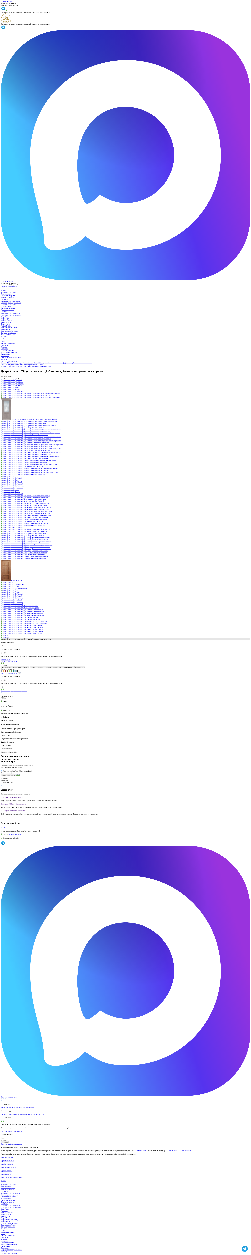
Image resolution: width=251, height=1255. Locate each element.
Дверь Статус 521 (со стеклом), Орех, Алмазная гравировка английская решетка (29, 425)
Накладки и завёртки (8, 343)
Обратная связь (30, 1114)
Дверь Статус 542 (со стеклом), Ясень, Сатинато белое (20, 617)
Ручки (3, 338)
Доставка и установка (8, 1107)
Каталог (3, 290)
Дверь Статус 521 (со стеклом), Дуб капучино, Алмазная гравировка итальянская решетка (32, 444)
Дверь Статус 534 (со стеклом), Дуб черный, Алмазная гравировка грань (26, 541)
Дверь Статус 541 (16, 580)
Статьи (24, 1107)
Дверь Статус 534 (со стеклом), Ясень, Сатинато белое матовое (23, 555)
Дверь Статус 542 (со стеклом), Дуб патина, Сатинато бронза (22, 631)
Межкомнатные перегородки (10, 301)
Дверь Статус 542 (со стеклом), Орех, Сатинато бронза (20, 608)
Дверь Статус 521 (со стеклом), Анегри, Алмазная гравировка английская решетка (30, 472)
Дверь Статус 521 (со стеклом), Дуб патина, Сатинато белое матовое (25, 458)
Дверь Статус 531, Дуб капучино (13, 486)
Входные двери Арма (8, 334)
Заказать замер (5, 660)
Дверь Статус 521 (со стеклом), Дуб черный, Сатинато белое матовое (25, 443)
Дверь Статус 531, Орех (10, 480)
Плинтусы (4, 345)
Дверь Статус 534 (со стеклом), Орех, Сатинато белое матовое (23, 535)
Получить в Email (26, 771)
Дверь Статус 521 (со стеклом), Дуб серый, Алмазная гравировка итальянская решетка (31, 393)
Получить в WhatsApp (10, 771)
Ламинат (4, 336)
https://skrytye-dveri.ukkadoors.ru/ (11, 1177)
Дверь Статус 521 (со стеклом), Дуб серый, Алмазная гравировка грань (26, 395)
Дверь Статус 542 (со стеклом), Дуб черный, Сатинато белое (22, 610)
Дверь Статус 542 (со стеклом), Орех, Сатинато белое (20, 606)
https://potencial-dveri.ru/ (8, 1167)
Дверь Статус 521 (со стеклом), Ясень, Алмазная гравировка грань (24, 462)
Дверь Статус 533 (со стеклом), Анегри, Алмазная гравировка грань (25, 523)
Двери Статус (5, 324)
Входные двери (6, 294)
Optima (11, 365)
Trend (25, 365)
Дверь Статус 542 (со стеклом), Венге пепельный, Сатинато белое (24, 621)
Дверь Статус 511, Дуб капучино (13, 384)
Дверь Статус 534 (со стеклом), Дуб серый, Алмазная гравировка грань (26, 529)
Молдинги (4, 349)
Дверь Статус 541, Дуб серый (12, 596)
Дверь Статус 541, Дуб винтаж (12, 602)
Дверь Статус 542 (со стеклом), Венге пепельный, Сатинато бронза (24, 623)
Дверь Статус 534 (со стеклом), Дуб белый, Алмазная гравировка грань (26, 537)
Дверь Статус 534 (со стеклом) (12, 527)
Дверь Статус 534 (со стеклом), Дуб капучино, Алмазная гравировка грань (27, 545)
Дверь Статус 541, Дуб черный (12, 594)
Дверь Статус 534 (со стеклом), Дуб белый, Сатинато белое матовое (25, 539)
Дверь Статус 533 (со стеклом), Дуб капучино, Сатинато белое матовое (26, 513)
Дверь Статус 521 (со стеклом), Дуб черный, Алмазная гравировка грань (26, 439)
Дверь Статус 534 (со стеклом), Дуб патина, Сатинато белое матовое (25, 551)
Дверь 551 (5, 635)
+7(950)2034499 (141, 1151)
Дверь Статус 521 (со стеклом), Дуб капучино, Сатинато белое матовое (26, 450)
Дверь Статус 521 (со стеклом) (12, 391)
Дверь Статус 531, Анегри (11, 492)
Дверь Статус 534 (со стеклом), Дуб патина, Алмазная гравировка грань (26, 549)
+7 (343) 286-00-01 (172, 1151)
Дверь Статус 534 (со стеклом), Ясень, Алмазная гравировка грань (24, 553)
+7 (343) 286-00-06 (185, 1151)
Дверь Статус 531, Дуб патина (12, 488)
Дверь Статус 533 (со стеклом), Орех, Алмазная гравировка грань (24, 500)
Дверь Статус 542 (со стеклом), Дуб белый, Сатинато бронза (22, 627)
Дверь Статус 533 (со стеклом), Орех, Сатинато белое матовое (23, 501)
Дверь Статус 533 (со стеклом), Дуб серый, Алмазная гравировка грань (26, 496)
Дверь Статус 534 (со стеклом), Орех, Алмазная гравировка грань (24, 533)
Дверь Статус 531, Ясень (10, 490)
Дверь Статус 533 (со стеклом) (12, 494)
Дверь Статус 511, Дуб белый (12, 380)
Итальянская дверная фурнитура (12, 797)
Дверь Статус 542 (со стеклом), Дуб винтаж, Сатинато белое (22, 613)
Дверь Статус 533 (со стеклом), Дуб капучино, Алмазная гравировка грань (27, 511)
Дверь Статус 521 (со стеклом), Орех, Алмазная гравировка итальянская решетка (29, 421)
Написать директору (18, 1114)
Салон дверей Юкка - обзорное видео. (13, 804)
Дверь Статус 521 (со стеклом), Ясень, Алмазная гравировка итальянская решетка (29, 460)
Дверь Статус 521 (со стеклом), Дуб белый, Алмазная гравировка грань (26, 431)
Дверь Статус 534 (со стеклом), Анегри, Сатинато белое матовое (24, 558)
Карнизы (4, 347)
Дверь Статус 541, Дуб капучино (13, 584)
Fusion (21, 365)
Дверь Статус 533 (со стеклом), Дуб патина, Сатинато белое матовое (25, 517)
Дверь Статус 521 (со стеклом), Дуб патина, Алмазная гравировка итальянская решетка (31, 452)
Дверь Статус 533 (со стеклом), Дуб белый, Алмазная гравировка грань (26, 503)
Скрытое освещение (7, 350)
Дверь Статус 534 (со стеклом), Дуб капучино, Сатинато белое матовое (26, 547)
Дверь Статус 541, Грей (10, 590)
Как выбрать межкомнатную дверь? (13, 810)
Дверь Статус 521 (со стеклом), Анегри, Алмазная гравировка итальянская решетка (30, 468)
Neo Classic (39, 365)
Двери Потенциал (7, 320)
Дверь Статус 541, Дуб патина (12, 598)
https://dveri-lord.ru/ (7, 1157)
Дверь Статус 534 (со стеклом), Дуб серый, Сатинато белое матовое (25, 531)
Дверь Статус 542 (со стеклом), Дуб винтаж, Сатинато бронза (23, 615)
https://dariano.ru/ (6, 1174)
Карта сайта (40, 1114)
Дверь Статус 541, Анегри (11, 592)
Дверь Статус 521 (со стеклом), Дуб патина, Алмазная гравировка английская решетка (31, 456)
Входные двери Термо (8, 333)
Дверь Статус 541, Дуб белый (12, 600)
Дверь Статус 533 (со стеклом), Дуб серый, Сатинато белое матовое (25, 498)
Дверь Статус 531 (8, 476)
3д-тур (3, 827)
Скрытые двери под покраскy (11, 303)
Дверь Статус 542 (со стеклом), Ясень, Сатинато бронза (21, 619)
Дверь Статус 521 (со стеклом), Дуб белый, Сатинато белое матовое (25, 435)
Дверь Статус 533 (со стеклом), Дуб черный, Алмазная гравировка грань (26, 507)
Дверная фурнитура (7, 297)
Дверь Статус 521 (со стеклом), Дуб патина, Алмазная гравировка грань (26, 454)
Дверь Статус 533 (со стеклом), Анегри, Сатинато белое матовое (24, 525)
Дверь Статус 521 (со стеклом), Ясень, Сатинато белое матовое (23, 466)
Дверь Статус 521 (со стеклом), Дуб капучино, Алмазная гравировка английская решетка (32, 448)
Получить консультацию (9, 361)
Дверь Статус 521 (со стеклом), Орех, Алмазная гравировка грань (24, 423)
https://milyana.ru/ (6, 1171)
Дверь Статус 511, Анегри (11, 389)
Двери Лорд (5, 319)
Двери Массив (5, 329)
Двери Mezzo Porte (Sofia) (9, 327)
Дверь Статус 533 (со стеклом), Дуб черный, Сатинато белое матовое (25, 509)
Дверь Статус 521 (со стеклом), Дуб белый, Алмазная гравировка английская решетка (31, 433)
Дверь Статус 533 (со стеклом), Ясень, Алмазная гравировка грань (24, 519)
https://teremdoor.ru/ (7, 1164)
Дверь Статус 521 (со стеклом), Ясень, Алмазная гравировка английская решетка (29, 464)
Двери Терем (5, 317)
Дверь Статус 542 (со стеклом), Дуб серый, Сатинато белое (22, 633)
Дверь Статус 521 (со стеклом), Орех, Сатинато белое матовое (23, 427)
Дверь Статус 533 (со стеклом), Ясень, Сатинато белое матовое (23, 521)
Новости (19, 1107)
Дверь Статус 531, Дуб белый (12, 482)
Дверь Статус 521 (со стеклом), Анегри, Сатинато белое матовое (24, 474)
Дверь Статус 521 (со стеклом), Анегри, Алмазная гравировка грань (25, 470)
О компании (5, 356)
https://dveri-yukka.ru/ (7, 1161)
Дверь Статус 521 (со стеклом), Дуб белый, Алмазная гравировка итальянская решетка (31, 429)
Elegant (29, 365)
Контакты (4, 359)
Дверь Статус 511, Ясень (10, 387)
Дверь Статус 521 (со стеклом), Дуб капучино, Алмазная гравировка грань (27, 446)
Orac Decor (4, 299)
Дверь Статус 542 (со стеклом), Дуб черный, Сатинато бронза (23, 612)
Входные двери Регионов (9, 331)
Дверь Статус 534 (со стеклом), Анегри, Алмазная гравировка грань (25, 556)
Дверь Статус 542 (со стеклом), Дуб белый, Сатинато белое (22, 625)
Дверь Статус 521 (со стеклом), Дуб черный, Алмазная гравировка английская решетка (31, 441)
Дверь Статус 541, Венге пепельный (14, 588)
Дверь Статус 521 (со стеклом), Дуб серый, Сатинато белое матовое (34, 419)
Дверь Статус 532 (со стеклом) (12, 604)
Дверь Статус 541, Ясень (10, 586)
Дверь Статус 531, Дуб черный (12, 484)
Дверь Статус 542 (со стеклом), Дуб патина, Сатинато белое (22, 629)
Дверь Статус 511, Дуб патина (12, 386)
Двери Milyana (5, 326)
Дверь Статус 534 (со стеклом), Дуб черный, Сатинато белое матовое (25, 543)
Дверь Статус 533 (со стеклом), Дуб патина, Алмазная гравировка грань (26, 515)
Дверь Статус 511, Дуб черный (12, 382)
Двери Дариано (6, 322)
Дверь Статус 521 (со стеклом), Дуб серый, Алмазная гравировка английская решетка (31, 397)
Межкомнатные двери (8, 292)
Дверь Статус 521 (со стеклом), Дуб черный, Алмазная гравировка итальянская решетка (31, 437)
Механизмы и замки (7, 340)
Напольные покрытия (8, 296)
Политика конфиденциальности (11, 1131)
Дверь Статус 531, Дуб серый (12, 478)
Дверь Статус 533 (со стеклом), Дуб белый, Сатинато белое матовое (25, 505)
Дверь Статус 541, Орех (10, 582)
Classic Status (5, 365)
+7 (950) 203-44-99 (7, 1)
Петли (3, 342)
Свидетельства (6, 1114)
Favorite (16, 365)
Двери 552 (5, 637)
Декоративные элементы (9, 352)
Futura (34, 365)
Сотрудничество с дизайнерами (11, 357)
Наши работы (5, 354)
